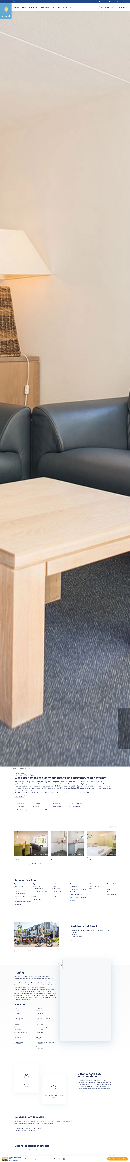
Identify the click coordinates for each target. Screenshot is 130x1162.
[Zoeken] (71, 7)
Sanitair (27, 1086)
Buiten (53, 1097)
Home (14, 768)
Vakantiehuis (22, 768)
